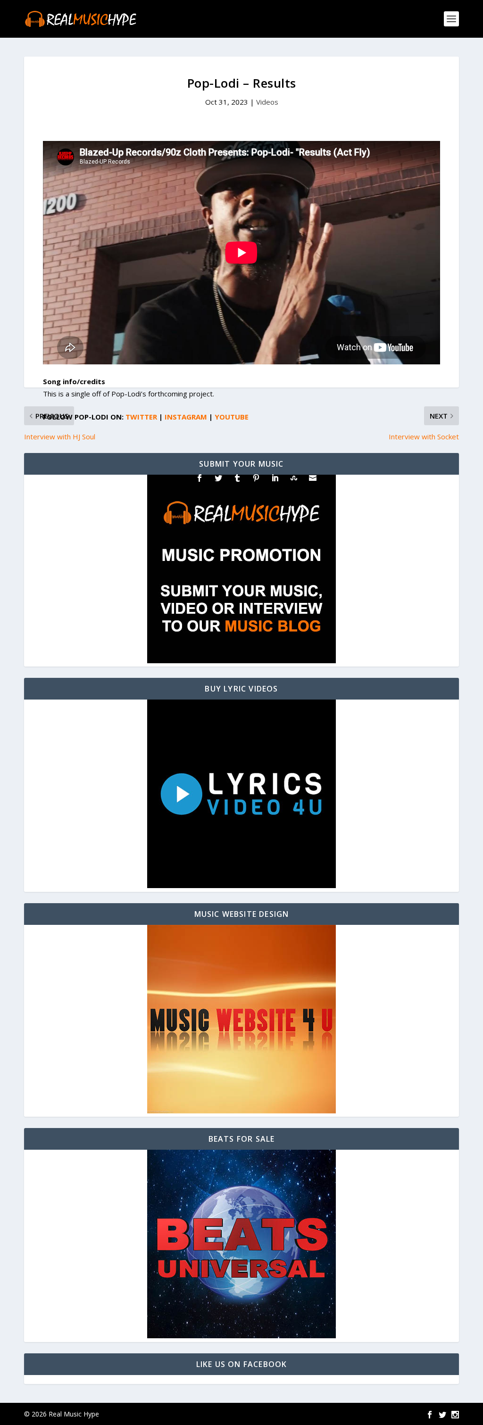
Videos (267, 102)
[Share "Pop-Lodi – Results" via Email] (312, 478)
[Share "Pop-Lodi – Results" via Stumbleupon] (293, 478)
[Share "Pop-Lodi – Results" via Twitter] (218, 478)
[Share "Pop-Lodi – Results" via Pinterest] (256, 478)
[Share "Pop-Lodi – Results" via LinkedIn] (275, 478)
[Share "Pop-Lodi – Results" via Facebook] (199, 478)
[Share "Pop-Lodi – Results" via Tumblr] (237, 478)
